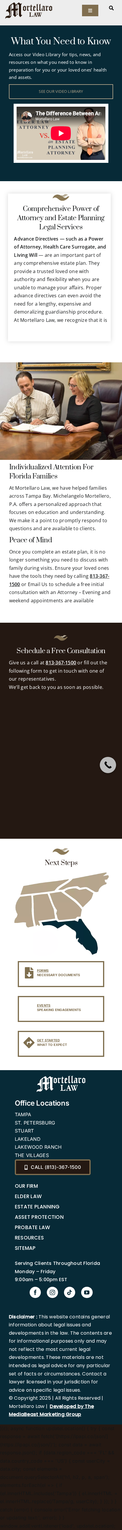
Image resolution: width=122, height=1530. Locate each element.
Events (43, 1005)
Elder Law (28, 1196)
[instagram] (52, 1292)
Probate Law (32, 1227)
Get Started (48, 1040)
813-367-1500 (61, 662)
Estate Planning (37, 1206)
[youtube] (86, 1292)
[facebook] (35, 1292)
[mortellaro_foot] (61, 1077)
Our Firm (26, 1186)
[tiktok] (69, 1292)
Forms (43, 970)
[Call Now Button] (108, 765)
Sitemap (25, 1248)
